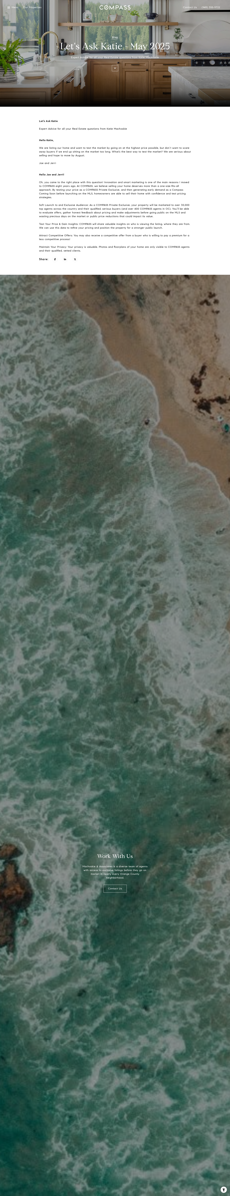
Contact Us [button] (115, 888)
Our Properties (32, 7)
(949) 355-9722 (211, 7)
